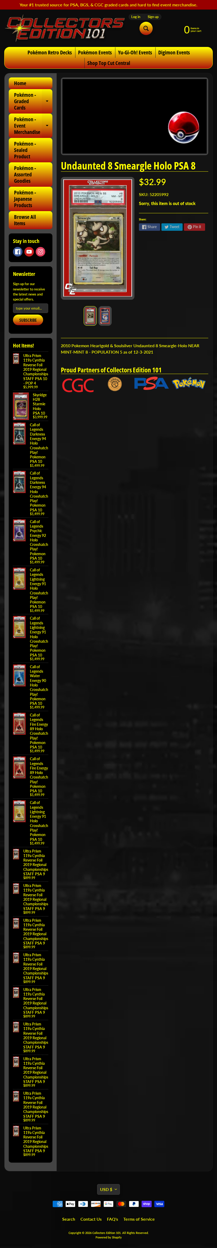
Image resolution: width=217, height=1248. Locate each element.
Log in (135, 17)
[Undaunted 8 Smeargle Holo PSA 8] (90, 316)
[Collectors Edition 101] (64, 28)
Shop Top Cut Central (108, 63)
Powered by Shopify (109, 1237)
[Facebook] (17, 251)
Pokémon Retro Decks (50, 52)
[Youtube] (29, 251)
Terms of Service (139, 1218)
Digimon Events (174, 52)
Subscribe (28, 320)
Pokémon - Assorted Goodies (25, 174)
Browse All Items (25, 220)
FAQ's (112, 1218)
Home (20, 83)
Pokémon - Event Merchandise (33, 126)
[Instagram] (40, 251)
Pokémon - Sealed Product (25, 150)
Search (68, 1218)
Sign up (153, 17)
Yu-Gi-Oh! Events (135, 52)
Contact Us (91, 1218)
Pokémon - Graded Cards (33, 101)
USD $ (106, 1189)
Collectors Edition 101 (106, 1232)
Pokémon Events (95, 52)
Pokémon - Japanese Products (25, 199)
